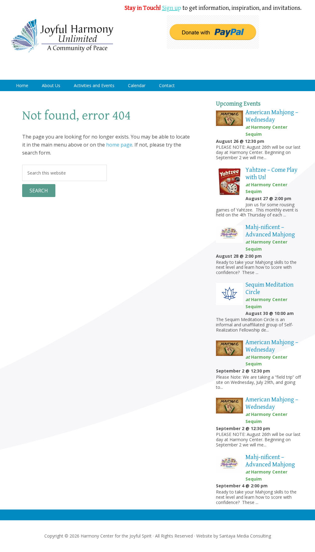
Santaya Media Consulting (245, 536)
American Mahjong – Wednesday (271, 116)
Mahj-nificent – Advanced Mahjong (270, 231)
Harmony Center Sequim (62, 36)
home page (119, 144)
